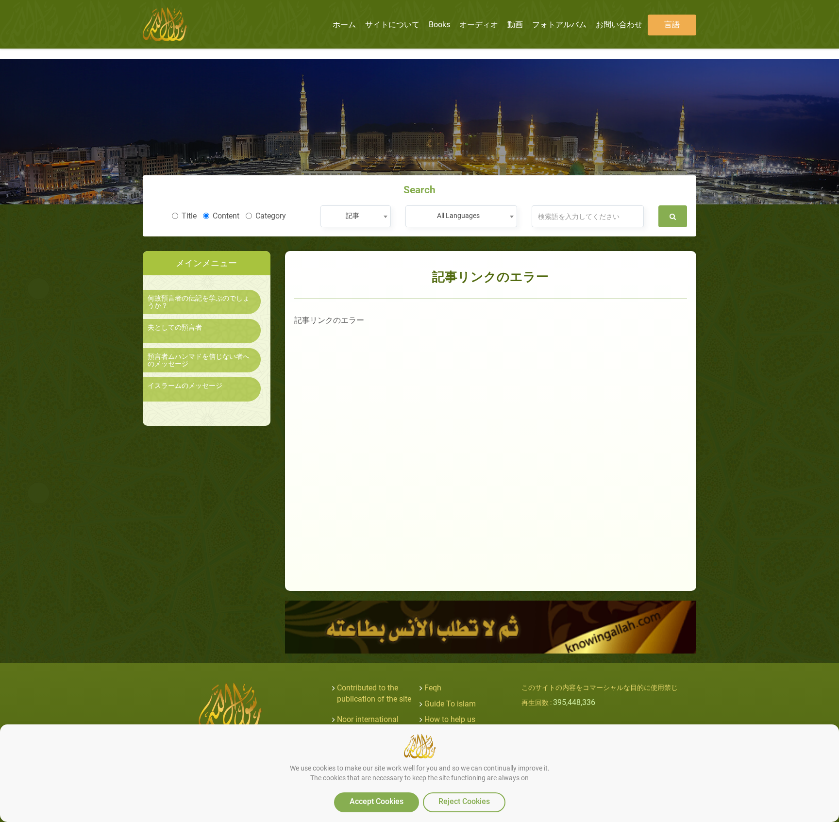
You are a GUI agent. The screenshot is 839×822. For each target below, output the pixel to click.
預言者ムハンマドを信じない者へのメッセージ (199, 360)
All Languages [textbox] (458, 215)
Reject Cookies (464, 801)
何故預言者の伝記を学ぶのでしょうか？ (199, 302)
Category (270, 215)
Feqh (432, 687)
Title (189, 215)
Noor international (368, 719)
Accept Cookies (376, 801)
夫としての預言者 (175, 327)
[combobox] (355, 216)
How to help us (449, 719)
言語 (672, 24)
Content (226, 215)
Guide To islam (450, 703)
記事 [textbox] (352, 215)
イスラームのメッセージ (185, 385)
